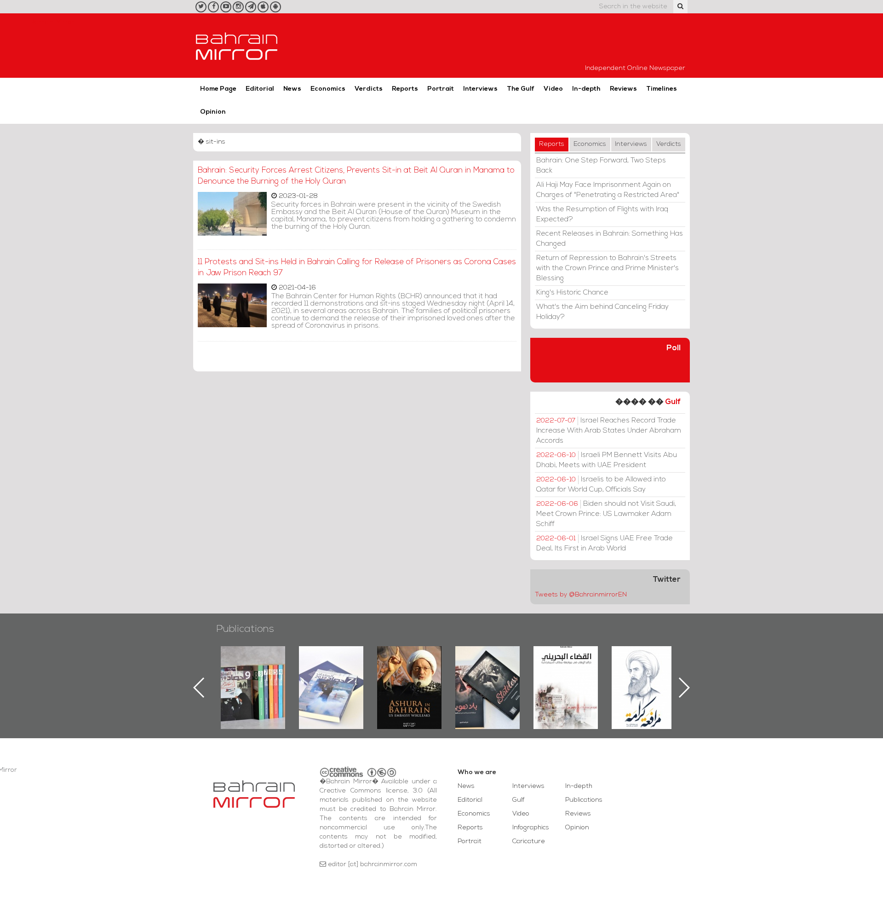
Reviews (623, 89)
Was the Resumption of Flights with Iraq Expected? (602, 214)
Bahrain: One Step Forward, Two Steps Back (601, 165)
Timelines (661, 89)
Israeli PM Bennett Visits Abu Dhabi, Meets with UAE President (606, 460)
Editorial (260, 89)
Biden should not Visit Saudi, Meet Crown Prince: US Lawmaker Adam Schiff (606, 514)
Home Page (218, 89)
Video (553, 89)
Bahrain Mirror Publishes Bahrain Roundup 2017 (253, 673)
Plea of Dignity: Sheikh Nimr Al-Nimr (565, 667)
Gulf (673, 402)
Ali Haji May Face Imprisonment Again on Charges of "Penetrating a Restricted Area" (607, 190)
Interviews (480, 89)
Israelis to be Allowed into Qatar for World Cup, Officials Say (601, 484)
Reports (405, 89)
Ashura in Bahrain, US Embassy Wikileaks (331, 673)
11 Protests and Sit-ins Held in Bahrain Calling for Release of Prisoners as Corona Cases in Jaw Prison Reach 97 (357, 267)
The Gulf (520, 89)
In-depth (586, 89)
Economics (327, 89)
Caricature (528, 841)
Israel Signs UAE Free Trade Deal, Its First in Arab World (604, 543)
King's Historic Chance (572, 292)
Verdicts (369, 89)
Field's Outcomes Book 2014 (644, 662)
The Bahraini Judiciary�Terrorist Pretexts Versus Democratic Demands (489, 678)
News (292, 89)
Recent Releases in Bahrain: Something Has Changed (609, 239)
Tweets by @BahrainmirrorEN (581, 594)
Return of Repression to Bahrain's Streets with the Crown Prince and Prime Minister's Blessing (607, 268)
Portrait (440, 89)
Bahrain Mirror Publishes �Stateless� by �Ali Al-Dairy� (409, 673)
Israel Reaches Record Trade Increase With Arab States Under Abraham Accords (608, 431)
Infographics (530, 827)
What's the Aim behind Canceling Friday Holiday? (602, 312)
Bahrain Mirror (236, 45)
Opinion (213, 112)
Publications (245, 629)
